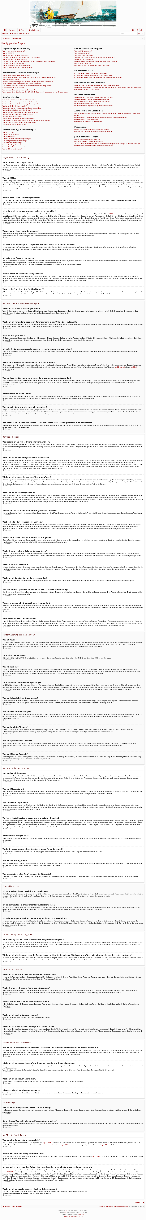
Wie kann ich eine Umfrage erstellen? (15, 106)
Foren (23, 30)
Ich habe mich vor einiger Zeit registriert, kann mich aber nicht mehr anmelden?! (29, 61)
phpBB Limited (120, 367)
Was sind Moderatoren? (82, 53)
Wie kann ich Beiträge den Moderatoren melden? (19, 118)
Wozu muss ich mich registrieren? (14, 51)
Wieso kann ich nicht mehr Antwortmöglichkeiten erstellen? (22, 108)
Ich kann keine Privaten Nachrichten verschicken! (90, 73)
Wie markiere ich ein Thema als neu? (15, 124)
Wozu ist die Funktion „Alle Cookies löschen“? (18, 67)
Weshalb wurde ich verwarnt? (12, 116)
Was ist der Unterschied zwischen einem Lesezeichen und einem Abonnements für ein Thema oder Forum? (107, 114)
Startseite (12, 30)
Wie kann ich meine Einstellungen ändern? (17, 75)
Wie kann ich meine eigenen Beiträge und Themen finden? (93, 105)
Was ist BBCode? (8, 132)
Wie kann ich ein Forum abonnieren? (86, 120)
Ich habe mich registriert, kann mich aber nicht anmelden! (21, 57)
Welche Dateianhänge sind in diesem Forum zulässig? (92, 129)
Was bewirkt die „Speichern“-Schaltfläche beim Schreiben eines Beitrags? (27, 120)
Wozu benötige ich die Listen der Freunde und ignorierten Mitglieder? (97, 85)
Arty (65, 1212)
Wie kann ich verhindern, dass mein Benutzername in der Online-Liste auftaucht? (29, 77)
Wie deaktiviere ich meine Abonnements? (88, 122)
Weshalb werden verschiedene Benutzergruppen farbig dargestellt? (96, 61)
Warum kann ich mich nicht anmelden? (15, 59)
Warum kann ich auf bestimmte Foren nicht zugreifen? (20, 112)
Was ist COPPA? (8, 53)
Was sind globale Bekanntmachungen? (15, 141)
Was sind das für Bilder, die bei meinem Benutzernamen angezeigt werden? (27, 86)
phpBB (67, 1210)
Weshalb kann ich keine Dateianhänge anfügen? (18, 114)
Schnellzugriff (5, 30)
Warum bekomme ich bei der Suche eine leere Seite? (92, 101)
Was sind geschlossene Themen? (14, 147)
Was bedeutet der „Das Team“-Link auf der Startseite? (92, 65)
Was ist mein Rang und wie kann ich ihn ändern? (19, 90)
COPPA (111, 214)
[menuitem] (133, 30)
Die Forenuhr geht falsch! (11, 79)
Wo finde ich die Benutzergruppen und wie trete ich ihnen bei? (94, 57)
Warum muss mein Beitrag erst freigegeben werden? (20, 122)
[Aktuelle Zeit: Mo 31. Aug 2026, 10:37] (142, 38)
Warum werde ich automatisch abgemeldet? (17, 65)
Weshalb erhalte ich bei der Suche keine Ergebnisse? (92, 99)
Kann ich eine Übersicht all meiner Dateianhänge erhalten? (93, 131)
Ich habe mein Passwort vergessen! (14, 63)
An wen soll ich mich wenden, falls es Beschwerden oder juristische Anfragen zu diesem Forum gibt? (107, 143)
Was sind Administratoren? (83, 51)
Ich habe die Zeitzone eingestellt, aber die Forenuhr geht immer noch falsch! (28, 82)
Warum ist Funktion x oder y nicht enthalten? (89, 141)
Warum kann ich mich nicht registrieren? (16, 55)
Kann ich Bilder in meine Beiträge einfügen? (17, 138)
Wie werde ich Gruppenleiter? (84, 59)
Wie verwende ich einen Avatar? (13, 88)
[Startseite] (73, 14)
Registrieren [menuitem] (142, 30)
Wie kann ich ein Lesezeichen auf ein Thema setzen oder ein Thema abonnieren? (101, 117)
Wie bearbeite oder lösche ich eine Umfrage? (17, 110)
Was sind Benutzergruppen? (83, 55)
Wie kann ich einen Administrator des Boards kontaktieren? (93, 146)
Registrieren (25, 33)
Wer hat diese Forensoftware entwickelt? (87, 139)
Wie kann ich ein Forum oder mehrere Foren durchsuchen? (93, 97)
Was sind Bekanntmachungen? (13, 143)
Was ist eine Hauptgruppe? (83, 63)
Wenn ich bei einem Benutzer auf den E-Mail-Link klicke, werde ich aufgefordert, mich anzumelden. (35, 92)
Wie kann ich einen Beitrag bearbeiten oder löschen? (20, 102)
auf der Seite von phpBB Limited (61, 1145)
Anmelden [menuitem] (137, 30)
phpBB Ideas (97, 1156)
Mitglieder (34, 30)
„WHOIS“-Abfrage (11, 1172)
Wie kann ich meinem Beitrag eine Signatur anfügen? (20, 104)
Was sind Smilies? (9, 136)
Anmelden (14, 33)
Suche (6, 33)
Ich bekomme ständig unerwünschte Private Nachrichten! (93, 75)
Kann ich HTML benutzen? (11, 134)
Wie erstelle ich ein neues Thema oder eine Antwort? (20, 100)
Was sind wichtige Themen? (12, 145)
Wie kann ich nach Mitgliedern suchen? (87, 103)
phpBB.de (134, 367)
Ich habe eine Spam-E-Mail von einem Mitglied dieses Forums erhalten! (98, 77)
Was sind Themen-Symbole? (12, 149)
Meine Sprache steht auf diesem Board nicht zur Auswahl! (22, 84)
